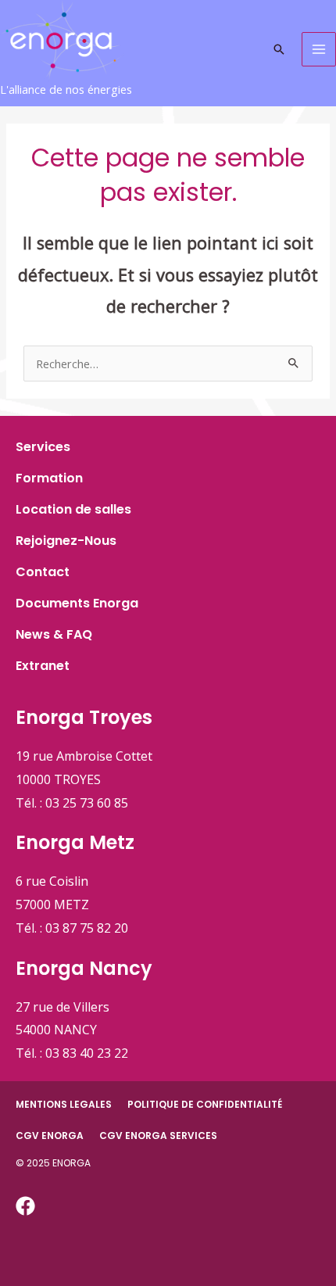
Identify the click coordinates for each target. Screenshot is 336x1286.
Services (43, 447)
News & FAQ (54, 634)
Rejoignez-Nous (66, 541)
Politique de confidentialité (204, 1104)
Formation (49, 478)
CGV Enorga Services (158, 1135)
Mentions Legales (64, 1104)
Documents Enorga (77, 603)
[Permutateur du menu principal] (319, 49)
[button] (279, 49)
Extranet (43, 666)
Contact (43, 572)
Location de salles (73, 509)
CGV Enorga (50, 1135)
